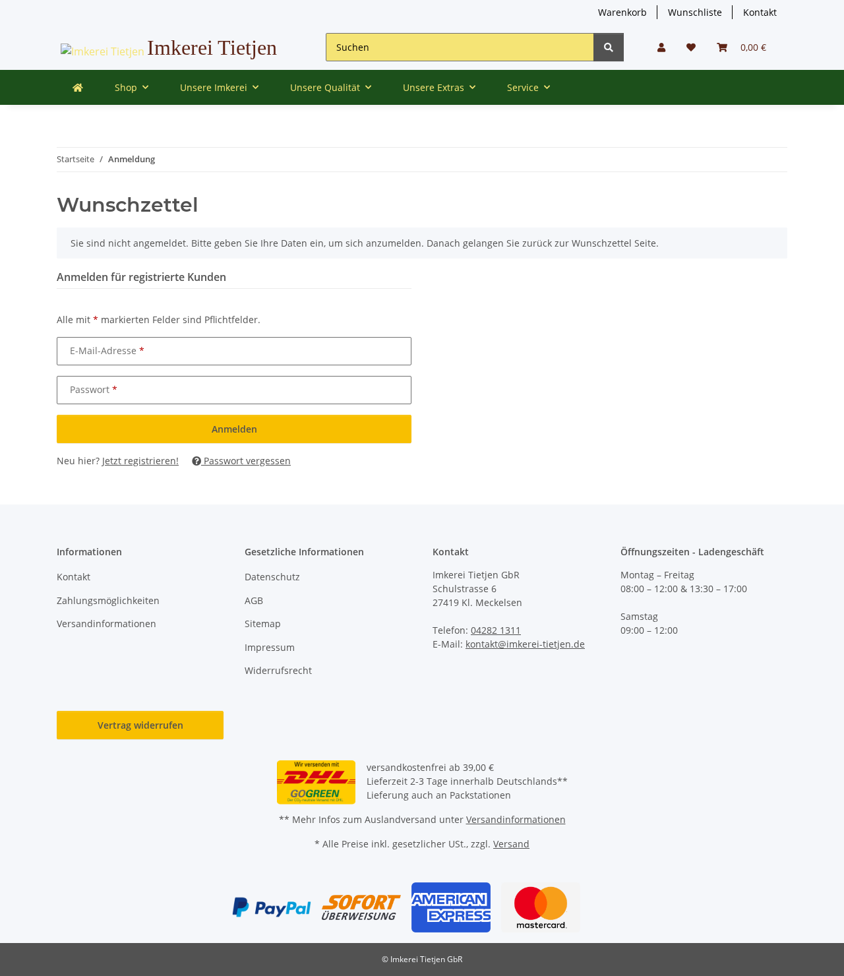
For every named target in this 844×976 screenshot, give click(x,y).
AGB (254, 600)
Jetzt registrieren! (140, 460)
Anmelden (234, 429)
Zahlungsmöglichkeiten (108, 600)
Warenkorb (622, 12)
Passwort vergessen (246, 460)
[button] (661, 47)
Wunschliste (695, 12)
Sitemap (263, 623)
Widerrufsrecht (278, 670)
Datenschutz (272, 576)
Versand (511, 844)
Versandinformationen (106, 623)
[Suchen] (608, 47)
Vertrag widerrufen (140, 725)
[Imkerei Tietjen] (78, 87)
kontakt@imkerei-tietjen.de (525, 644)
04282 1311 (496, 630)
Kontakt (760, 12)
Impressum (270, 647)
